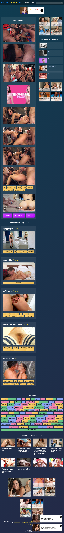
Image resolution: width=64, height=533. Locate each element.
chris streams (44, 410)
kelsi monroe (53, 407)
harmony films (58, 413)
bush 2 (9, 347)
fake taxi (60, 399)
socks (30, 350)
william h (58, 427)
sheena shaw (52, 410)
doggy (28, 399)
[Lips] (43, 53)
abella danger (40, 418)
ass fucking (59, 404)
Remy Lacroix (11, 358)
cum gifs (60, 415)
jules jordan (32, 421)
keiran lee (10, 407)
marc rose (31, 313)
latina (26, 410)
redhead (4, 404)
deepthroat (59, 418)
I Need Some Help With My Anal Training (24, 468)
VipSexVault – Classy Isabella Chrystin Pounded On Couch (24, 450)
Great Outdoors (52, 66)
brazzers (4, 418)
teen (37, 401)
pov (50, 427)
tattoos (20, 316)
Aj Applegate (11, 229)
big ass (13, 424)
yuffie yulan (29, 316)
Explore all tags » (32, 429)
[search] (61, 3)
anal (4, 187)
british (17, 313)
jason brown (30, 251)
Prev (7, 215)
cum (26, 381)
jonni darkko (59, 401)
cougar (22, 413)
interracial (24, 251)
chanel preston (44, 401)
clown (14, 187)
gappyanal (17, 522)
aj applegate (6, 251)
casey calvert (46, 424)
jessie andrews (20, 350)
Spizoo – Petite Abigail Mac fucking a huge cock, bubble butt (8, 470)
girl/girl (37, 399)
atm (60, 421)
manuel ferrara (53, 421)
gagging (27, 424)
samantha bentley (28, 407)
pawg (12, 401)
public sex (13, 427)
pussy (13, 316)
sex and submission (57, 424)
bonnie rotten (11, 415)
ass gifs (8, 313)
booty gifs (4, 399)
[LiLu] (43, 45)
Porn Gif (50, 74)
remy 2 (17, 383)
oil (53, 404)
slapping (42, 427)
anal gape (4, 413)
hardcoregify (55, 39)
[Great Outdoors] (43, 68)
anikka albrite (12, 399)
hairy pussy (30, 347)
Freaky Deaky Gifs (34, 531)
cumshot (15, 347)
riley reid (5, 421)
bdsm (5, 427)
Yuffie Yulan (10, 291)
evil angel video (47, 404)
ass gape (17, 404)
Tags (32, 2)
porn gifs (4, 410)
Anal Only (52, 468)
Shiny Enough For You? (7, 449)
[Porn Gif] (43, 76)
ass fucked (39, 415)
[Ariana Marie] (43, 60)
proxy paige (20, 424)
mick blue (12, 421)
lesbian (33, 418)
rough (60, 407)
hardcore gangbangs (8, 190)
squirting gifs (42, 413)
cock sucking (32, 404)
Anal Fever (37, 468)
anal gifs (9, 187)
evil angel (28, 413)
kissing (12, 383)
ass (11, 251)
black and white (6, 424)
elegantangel (6, 383)
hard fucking (8, 350)
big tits (60, 410)
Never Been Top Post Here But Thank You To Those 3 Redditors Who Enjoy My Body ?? (40, 451)
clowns (19, 187)
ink (21, 313)
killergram (25, 313)
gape (18, 415)
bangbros (50, 413)
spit (37, 410)
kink (23, 190)
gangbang (30, 187)
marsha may (18, 282)
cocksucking (52, 415)
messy (43, 399)
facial (39, 421)
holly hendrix (17, 190)
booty (19, 251)
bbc (15, 251)
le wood (32, 410)
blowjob (11, 413)
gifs (32, 424)
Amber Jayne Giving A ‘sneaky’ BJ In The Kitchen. (56, 450)
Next (30, 215)
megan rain (12, 410)
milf (18, 410)
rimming (20, 418)
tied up (4, 407)
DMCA (28, 530)
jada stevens (5, 401)
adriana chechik (39, 407)
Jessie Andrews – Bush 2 (16, 325)
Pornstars (26, 2)
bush (5, 347)
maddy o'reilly (30, 401)
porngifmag (24, 522)
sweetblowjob (32, 524)
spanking (11, 404)
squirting (27, 418)
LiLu (49, 43)
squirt (19, 399)
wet (33, 383)
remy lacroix (23, 383)
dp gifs (24, 187)
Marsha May (10, 260)
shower (29, 383)
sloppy (3, 415)
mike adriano (24, 415)
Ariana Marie (51, 58)
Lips (49, 51)
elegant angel (23, 347)
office (6, 316)
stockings (32, 415)
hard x (44, 421)
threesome (49, 399)
